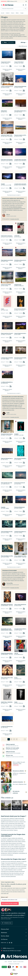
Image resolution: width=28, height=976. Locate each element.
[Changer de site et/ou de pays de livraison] (26, 1)
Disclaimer (10, 961)
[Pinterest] (9, 943)
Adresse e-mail (4, 897)
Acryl (20, 35)
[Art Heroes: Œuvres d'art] (26, 929)
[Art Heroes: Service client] (26, 936)
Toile (12, 35)
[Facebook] (11, 943)
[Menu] (2, 5)
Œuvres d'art (5, 929)
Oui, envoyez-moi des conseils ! (10, 903)
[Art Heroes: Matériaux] (26, 932)
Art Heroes (4, 939)
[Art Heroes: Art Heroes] (26, 939)
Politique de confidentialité (14, 963)
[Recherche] (25, 8)
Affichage (23, 42)
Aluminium (16, 35)
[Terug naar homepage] (8, 5)
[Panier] (26, 5)
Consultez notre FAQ (14, 219)
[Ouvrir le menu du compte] (23, 5)
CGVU (6, 961)
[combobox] (12, 8)
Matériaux (4, 932)
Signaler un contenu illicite (18, 961)
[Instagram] (7, 943)
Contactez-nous (7, 923)
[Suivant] (25, 739)
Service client (5, 936)
